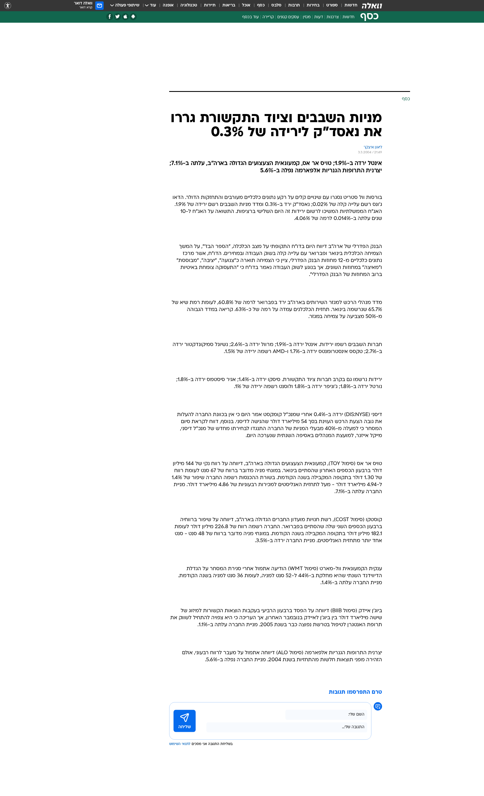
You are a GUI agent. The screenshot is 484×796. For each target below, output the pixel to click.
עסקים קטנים (288, 17)
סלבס (276, 5)
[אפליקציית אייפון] (125, 16)
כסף (261, 5)
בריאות (228, 5)
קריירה (268, 17)
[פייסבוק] (109, 16)
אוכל (246, 5)
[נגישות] (7, 5)
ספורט (332, 5)
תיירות (210, 5)
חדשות (351, 5)
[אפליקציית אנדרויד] (133, 16)
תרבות (294, 5)
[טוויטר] (117, 16)
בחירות (313, 5)
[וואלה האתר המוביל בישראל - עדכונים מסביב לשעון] (372, 5)
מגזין (307, 17)
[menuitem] (347, 6)
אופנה (168, 5)
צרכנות (333, 17)
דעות (318, 17)
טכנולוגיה (188, 5)
